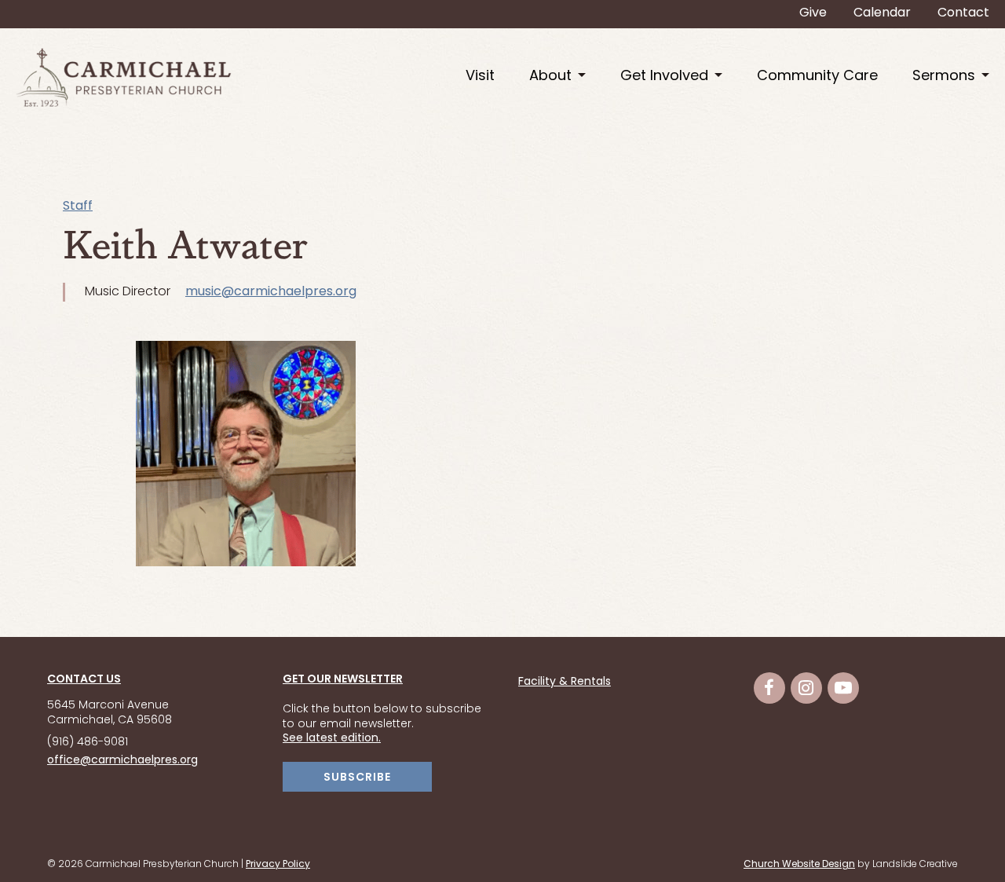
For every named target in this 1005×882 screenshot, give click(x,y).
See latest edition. (332, 739)
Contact (963, 13)
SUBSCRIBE (357, 778)
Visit (480, 76)
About (550, 76)
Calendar (882, 13)
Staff (78, 206)
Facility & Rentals (564, 682)
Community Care (817, 76)
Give (813, 13)
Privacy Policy (278, 864)
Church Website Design (799, 864)
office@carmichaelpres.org (122, 761)
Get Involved (664, 76)
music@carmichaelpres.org (270, 292)
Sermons (943, 76)
